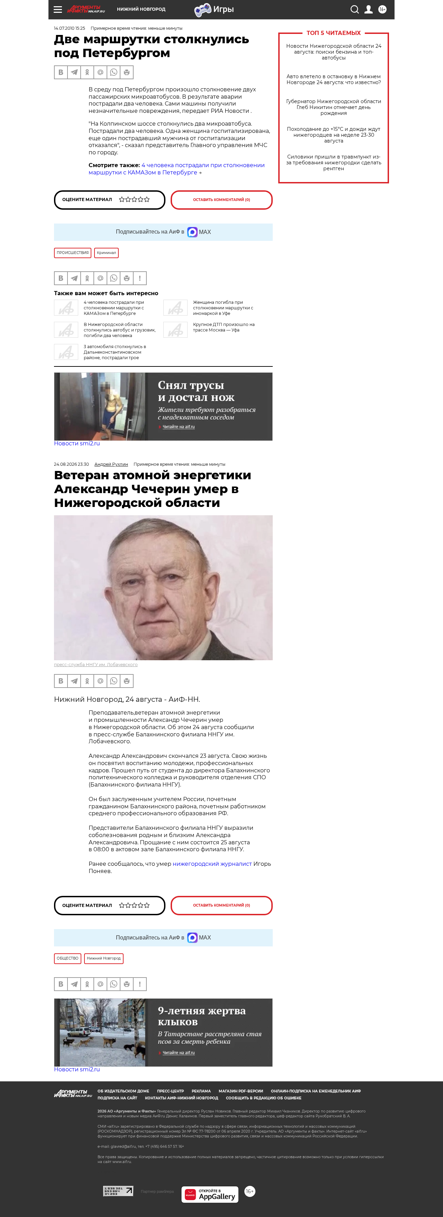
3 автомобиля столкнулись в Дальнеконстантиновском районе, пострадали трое (115, 352)
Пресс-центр (170, 1091)
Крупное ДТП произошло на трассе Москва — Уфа (224, 327)
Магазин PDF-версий (241, 1091)
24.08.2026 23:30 (71, 464)
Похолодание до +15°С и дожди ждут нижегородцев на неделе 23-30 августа (333, 135)
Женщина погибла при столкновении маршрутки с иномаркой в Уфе (223, 308)
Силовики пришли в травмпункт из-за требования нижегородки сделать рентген (333, 163)
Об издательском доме (123, 1091)
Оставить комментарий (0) (221, 200)
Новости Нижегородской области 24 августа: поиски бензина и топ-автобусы (333, 52)
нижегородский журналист (212, 864)
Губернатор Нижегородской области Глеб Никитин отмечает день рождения (333, 107)
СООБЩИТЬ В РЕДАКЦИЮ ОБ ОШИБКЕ (263, 1098)
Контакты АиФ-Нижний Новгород (181, 1098)
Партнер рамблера (157, 1191)
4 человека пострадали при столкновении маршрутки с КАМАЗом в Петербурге (177, 169)
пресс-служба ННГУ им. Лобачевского (96, 664)
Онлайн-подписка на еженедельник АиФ (316, 1091)
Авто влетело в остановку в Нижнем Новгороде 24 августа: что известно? (334, 79)
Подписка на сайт (117, 1098)
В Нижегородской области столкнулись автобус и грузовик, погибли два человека (120, 330)
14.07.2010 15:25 (69, 28)
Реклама (201, 1091)
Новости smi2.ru (77, 443)
